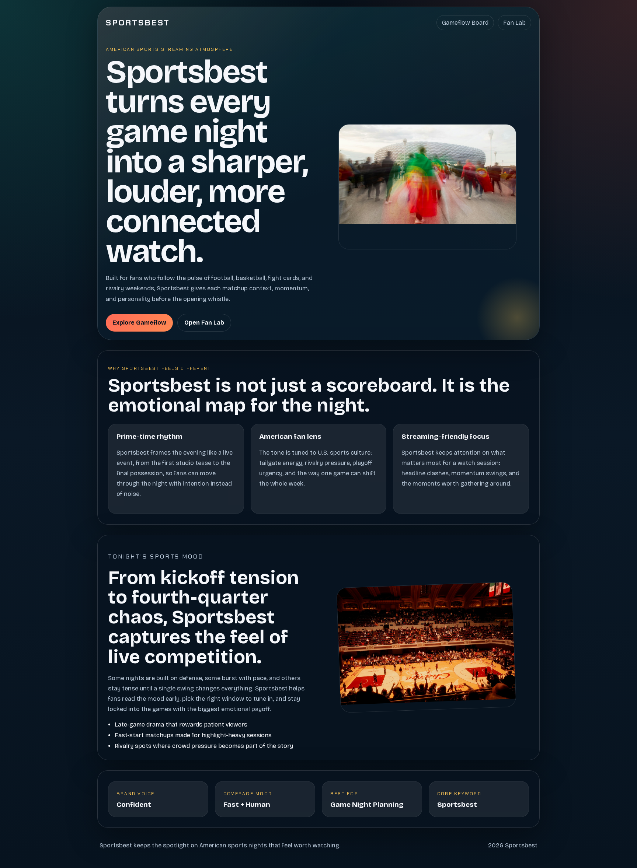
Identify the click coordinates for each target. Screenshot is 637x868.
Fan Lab (514, 22)
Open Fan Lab (204, 322)
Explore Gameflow (139, 322)
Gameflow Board (465, 22)
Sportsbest (138, 22)
